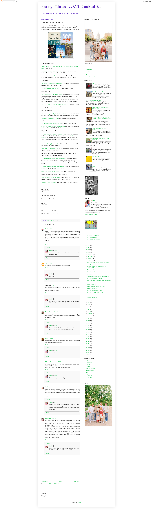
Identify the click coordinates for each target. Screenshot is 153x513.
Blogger (79, 502)
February (90, 313)
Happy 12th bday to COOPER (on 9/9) (96, 286)
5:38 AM (56, 250)
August (89, 300)
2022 (87, 318)
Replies (48, 247)
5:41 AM (56, 402)
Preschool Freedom (92, 288)
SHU (46, 263)
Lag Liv (87, 374)
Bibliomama (48, 418)
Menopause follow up (92, 295)
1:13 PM (59, 362)
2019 (87, 325)
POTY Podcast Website (91, 237)
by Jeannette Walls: (50, 144)
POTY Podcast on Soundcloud (93, 239)
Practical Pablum (90, 377)
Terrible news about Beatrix (99, 91)
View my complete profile (90, 214)
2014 (87, 336)
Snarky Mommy (90, 379)
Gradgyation (89, 69)
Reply (46, 244)
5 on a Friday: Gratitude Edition (94, 272)
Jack (87, 73)
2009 (87, 347)
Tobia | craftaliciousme (50, 362)
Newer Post (44, 481)
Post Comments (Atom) (53, 483)
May (89, 306)
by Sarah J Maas (53, 126)
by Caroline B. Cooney (51, 94)
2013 (87, 338)
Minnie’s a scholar (91, 269)
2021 (87, 320)
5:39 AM (56, 299)
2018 (87, 327)
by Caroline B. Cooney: (54, 104)
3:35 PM (50, 263)
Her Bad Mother (90, 370)
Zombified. (90, 274)
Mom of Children (49, 311)
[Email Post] (57, 220)
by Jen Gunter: (52, 83)
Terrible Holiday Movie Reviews (93, 100)
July (89, 302)
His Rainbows (89, 74)
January (90, 315)
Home (60, 481)
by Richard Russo (50, 177)
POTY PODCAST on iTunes (92, 235)
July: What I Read (96, 156)
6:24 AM (56, 311)
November (90, 256)
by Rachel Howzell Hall (53, 114)
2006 (87, 354)
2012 (87, 341)
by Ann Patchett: (48, 182)
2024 (87, 249)
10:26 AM (52, 387)
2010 (87, 345)
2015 (87, 334)
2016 (87, 332)
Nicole (46, 229)
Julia (87, 372)
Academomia (89, 362)
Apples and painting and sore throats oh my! (98, 276)
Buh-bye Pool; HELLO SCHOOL (94, 290)
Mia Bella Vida (89, 376)
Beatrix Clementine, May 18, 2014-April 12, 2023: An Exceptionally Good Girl (101, 119)
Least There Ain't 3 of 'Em (92, 76)
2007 (87, 352)
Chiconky (88, 366)
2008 (87, 350)
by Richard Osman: (53, 134)
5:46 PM (54, 285)
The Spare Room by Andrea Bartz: (50, 88)
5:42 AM (56, 446)
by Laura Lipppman (49, 148)
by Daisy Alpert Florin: (53, 158)
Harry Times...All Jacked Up (71, 7)
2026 (87, 245)
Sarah (50, 250)
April (89, 309)
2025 (87, 247)
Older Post (76, 481)
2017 (87, 329)
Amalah (88, 364)
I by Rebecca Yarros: (51, 71)
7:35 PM (54, 418)
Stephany (47, 387)
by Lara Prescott (51, 123)
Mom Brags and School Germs (94, 278)
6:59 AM (51, 229)
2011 (87, 343)
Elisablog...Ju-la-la (90, 368)
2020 (87, 323)
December (90, 254)
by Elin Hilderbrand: (54, 166)
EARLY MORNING (91, 284)
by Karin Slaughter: (50, 171)
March (89, 311)
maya (46, 338)
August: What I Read (92, 297)
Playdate (88, 71)
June (89, 304)
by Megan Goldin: (49, 118)
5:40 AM (56, 375)
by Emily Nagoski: (50, 75)
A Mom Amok (89, 360)
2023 (87, 252)
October (90, 258)
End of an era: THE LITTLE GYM (95, 292)
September (90, 260)
